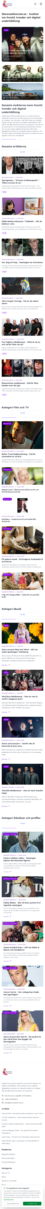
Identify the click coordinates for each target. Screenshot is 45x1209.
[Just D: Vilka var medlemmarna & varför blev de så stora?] (22, 44)
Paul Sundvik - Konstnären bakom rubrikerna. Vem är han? (22, 1113)
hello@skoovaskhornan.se (14, 1103)
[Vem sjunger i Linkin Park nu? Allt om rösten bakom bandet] (22, 73)
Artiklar (5, 1108)
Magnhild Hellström (8, 339)
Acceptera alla (32, 1203)
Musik (6, 30)
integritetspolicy (9, 1199)
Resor (5, 85)
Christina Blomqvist (8, 218)
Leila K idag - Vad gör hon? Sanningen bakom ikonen (21, 1137)
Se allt (22, 152)
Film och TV (7, 423)
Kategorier (7, 1168)
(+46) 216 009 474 (11, 1099)
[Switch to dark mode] (35, 4)
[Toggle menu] (41, 4)
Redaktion (6, 1149)
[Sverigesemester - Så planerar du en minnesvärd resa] (22, 91)
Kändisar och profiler (10, 834)
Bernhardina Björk (7, 177)
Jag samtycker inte (13, 1203)
